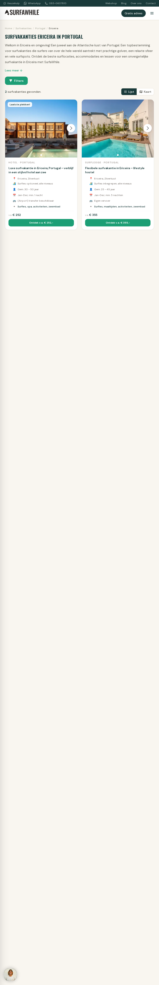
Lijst (131, 92)
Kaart (147, 92)
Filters (19, 81)
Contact (151, 3)
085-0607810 (57, 3)
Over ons (136, 3)
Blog (123, 3)
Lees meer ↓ (14, 70)
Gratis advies (133, 13)
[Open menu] (152, 13)
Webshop (111, 3)
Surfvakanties (24, 28)
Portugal (40, 28)
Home (8, 28)
